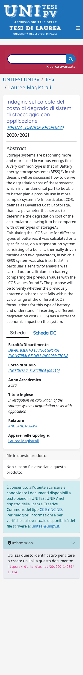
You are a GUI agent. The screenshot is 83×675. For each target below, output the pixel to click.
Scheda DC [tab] (44, 333)
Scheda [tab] (18, 332)
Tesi (49, 79)
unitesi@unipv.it (45, 526)
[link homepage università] (35, 28)
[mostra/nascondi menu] (78, 28)
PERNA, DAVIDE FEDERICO (35, 127)
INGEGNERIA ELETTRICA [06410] (34, 370)
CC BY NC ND (51, 509)
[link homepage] (32, 11)
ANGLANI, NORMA (22, 426)
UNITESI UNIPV (21, 79)
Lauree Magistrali (29, 87)
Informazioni (22, 542)
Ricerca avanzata (61, 66)
